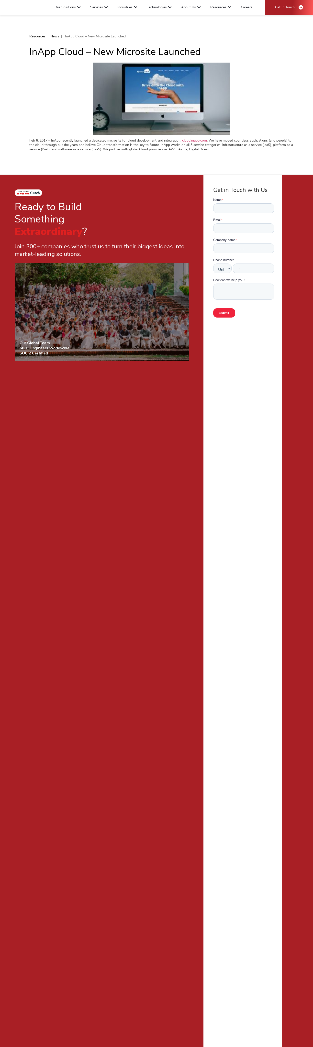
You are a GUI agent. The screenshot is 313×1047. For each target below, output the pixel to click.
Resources (37, 36)
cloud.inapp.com (194, 140)
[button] (78, 7)
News (54, 36)
